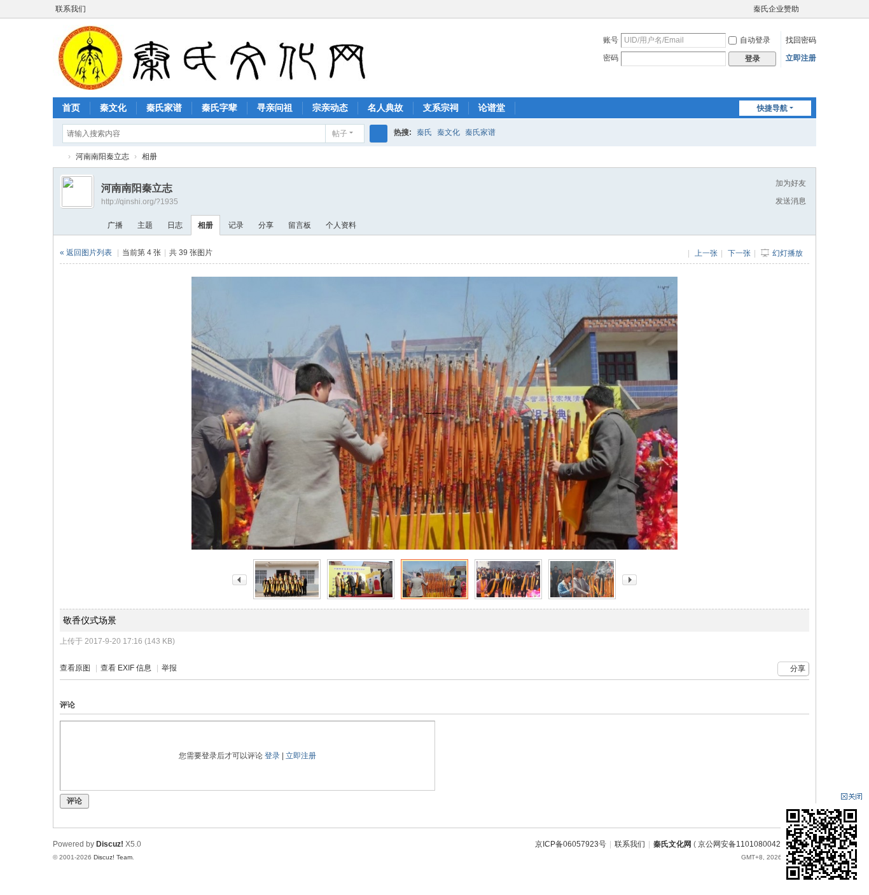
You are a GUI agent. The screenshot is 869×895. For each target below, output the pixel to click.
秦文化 (113, 107)
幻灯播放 (787, 253)
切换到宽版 (810, 14)
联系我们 (70, 8)
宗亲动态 (330, 107)
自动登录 (755, 40)
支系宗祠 (441, 107)
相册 (149, 156)
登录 (272, 755)
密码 (610, 57)
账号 (610, 40)
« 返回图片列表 (86, 252)
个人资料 (341, 225)
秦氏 (424, 132)
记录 (236, 225)
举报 (169, 667)
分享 (266, 225)
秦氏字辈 (219, 107)
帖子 (339, 133)
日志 (175, 225)
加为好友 (790, 183)
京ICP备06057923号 (570, 844)
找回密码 (801, 40)
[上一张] (239, 578)
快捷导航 (772, 108)
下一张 (739, 253)
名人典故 (385, 107)
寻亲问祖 (275, 107)
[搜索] (378, 133)
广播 (115, 225)
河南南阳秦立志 (102, 156)
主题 (145, 225)
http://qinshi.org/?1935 (139, 201)
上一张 (706, 253)
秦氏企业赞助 (776, 8)
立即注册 (801, 57)
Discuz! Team (113, 857)
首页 (71, 107)
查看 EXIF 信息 (126, 667)
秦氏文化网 (58, 157)
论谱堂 (491, 107)
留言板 (299, 225)
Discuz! (109, 844)
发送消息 (790, 201)
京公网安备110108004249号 (747, 844)
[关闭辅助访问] (747, 9)
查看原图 (75, 667)
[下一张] (629, 578)
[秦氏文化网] (215, 56)
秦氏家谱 (164, 107)
